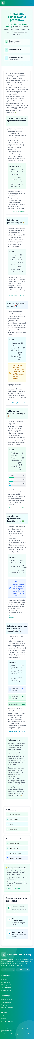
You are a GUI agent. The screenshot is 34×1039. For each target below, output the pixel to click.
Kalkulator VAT (24, 970)
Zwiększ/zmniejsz (6, 988)
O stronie (4, 1016)
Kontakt (3, 1018)
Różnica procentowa (7, 985)
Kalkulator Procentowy (19, 954)
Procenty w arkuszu (7, 1008)
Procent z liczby (9, 970)
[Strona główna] (3, 3)
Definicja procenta (6, 999)
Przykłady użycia (6, 1005)
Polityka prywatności (7, 1021)
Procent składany (6, 990)
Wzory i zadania (6, 1002)
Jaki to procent (5, 982)
